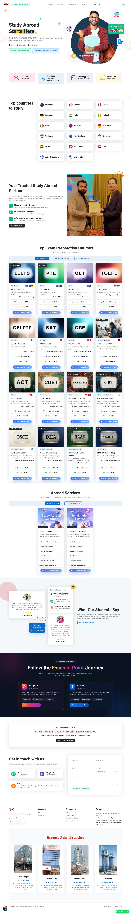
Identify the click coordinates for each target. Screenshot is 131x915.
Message (74, 776)
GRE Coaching (74, 343)
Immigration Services (77, 531)
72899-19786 (108, 882)
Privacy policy (118, 906)
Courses (60, 4)
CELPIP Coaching (18, 343)
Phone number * (100, 760)
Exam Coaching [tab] (43, 258)
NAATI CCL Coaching (106, 453)
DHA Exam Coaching (48, 453)
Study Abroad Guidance (49, 531)
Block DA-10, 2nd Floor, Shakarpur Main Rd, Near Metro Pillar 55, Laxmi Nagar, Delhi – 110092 (38, 787)
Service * (98, 768)
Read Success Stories (86, 622)
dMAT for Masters (105, 343)
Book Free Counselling (21, 51)
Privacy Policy (70, 815)
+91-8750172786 (50, 775)
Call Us (124, 4)
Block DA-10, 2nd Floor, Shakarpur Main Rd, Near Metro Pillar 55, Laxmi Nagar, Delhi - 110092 (109, 823)
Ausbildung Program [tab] (74, 503)
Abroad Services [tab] (54, 503)
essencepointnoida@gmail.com (109, 818)
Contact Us (84, 4)
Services (72, 4)
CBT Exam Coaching (105, 398)
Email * (74, 768)
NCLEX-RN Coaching (76, 398)
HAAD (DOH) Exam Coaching (76, 454)
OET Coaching (74, 289)
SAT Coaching (45, 343)
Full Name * (75, 760)
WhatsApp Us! (123, 911)
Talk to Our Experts (16, 225)
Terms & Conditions (72, 818)
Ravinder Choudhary (38, 906)
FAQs (94, 4)
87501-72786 (24, 880)
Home (51, 4)
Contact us (41, 815)
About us (40, 812)
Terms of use (107, 906)
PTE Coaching (45, 289)
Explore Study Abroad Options (46, 51)
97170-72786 (52, 882)
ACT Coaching (16, 398)
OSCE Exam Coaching (20, 453)
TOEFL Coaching (104, 289)
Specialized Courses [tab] (84, 258)
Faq (67, 812)
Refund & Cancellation (72, 821)
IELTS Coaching (17, 289)
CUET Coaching (46, 398)
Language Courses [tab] (63, 258)
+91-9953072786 (22, 775)
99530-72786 (80, 882)
